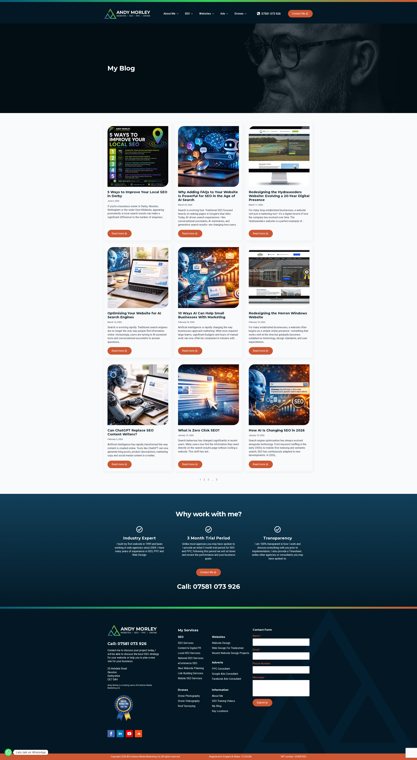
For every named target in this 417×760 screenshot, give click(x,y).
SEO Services (186, 643)
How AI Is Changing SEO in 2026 (277, 430)
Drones (239, 13)
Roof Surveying (186, 706)
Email (257, 649)
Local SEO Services (189, 653)
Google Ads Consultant (225, 674)
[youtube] (129, 733)
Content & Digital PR (189, 648)
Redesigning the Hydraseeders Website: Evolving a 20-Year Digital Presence (279, 196)
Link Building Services (190, 673)
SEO (187, 13)
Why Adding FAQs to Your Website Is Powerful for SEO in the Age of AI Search (208, 196)
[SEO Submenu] (193, 13)
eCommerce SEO (187, 663)
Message (259, 677)
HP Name (249, 627)
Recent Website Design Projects (226, 653)
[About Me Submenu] (178, 13)
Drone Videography (189, 701)
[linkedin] (120, 733)
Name (257, 636)
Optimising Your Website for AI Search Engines (134, 315)
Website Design (221, 643)
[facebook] (111, 733)
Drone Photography (189, 696)
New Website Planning (191, 668)
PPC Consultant (221, 668)
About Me (169, 13)
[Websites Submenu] (214, 13)
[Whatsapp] (8, 752)
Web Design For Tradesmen (226, 648)
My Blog (216, 706)
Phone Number (261, 663)
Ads (222, 13)
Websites (205, 13)
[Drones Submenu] (247, 13)
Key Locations (220, 711)
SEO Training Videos (223, 701)
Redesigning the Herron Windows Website (278, 315)
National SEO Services (190, 658)
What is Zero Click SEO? (199, 430)
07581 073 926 (216, 586)
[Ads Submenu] (228, 13)
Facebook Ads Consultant (226, 679)
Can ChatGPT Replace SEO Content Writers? (131, 432)
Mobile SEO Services (190, 678)
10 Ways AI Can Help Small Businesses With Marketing (201, 315)
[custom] (138, 733)
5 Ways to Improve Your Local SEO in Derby (137, 194)
